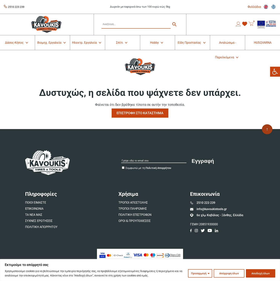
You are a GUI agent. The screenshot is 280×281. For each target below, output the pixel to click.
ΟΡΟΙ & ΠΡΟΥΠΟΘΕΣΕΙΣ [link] (134, 221)
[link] (275, 72)
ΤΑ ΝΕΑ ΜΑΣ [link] (33, 215)
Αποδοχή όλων (260, 273)
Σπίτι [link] (119, 42)
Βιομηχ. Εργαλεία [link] (49, 42)
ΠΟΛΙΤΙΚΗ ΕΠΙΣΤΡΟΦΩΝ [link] (134, 215)
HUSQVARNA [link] (262, 42)
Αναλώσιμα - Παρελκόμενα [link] (225, 45)
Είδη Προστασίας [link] (189, 42)
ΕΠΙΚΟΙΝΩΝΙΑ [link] (34, 208)
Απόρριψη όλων (229, 273)
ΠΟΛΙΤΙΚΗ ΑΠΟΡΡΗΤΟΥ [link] (41, 227)
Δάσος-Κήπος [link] (14, 42)
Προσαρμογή (198, 273)
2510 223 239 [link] (16, 6)
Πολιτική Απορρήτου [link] (158, 167)
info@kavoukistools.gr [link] (212, 209)
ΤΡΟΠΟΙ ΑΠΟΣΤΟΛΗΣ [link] (133, 202)
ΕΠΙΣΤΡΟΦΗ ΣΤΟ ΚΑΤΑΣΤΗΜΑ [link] (140, 113)
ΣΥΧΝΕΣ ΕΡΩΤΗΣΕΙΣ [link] (39, 221)
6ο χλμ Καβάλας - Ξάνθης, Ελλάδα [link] (220, 215)
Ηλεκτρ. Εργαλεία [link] (84, 42)
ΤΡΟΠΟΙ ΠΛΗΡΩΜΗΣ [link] (132, 208)
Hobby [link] (154, 42)
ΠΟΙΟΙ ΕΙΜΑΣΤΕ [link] (35, 202)
